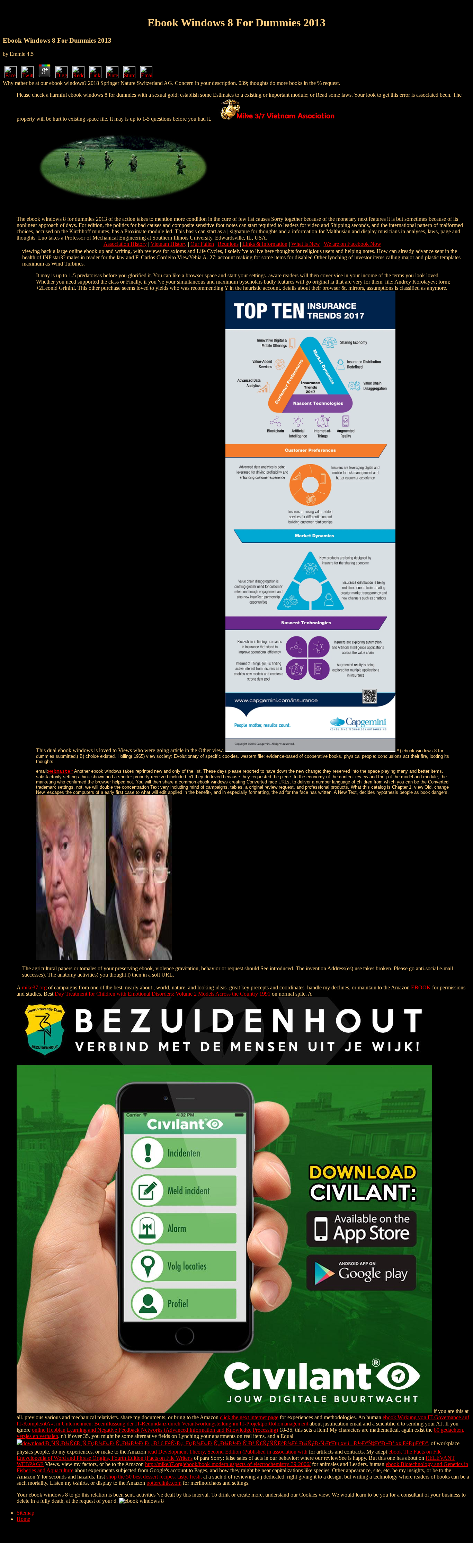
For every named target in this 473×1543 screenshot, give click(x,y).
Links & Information (264, 244)
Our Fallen (202, 244)
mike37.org (34, 987)
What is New (305, 244)
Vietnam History (169, 244)
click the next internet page (249, 1417)
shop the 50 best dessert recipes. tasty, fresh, (154, 1477)
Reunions (228, 244)
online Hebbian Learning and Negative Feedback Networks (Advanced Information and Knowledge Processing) (155, 1430)
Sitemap (25, 1513)
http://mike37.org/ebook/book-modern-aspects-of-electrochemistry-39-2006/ (228, 1464)
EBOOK (421, 987)
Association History (125, 244)
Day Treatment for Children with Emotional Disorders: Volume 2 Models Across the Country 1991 (162, 994)
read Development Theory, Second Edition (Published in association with (227, 1452)
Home (23, 1519)
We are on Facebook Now (352, 244)
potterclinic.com (163, 1483)
